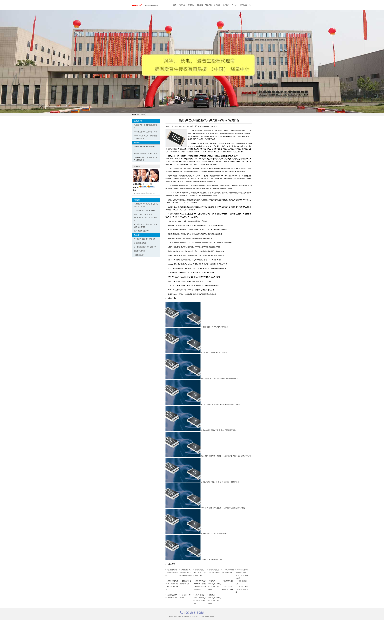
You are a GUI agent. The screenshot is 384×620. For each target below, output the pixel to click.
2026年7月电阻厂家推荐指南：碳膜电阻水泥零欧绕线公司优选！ (223, 508)
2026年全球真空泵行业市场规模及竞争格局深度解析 (145, 137)
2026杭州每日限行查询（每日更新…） (146, 239)
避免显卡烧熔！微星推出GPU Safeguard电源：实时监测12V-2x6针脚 (145, 217)
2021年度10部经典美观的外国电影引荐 (242, 589)
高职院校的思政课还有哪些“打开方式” (145, 132)
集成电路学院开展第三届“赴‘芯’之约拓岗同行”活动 (218, 430)
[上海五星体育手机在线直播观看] (140, 4)
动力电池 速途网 (139, 255)
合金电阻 (199, 5)
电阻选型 (208, 5)
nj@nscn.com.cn (138, 193)
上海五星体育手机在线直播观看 (181, 126)
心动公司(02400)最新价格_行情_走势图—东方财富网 (219, 482)
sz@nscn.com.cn (149, 193)
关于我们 (235, 5)
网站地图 (243, 5)
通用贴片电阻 (138, 121)
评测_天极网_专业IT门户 (142, 231)
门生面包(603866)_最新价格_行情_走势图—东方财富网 (146, 205)
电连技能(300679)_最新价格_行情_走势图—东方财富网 (146, 225)
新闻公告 (217, 5)
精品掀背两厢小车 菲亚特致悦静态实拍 (145, 126)
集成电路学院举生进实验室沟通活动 (213, 534)
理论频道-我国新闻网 (140, 243)
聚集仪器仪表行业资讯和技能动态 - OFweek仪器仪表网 (220, 404)
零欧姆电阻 (137, 142)
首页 (174, 5)
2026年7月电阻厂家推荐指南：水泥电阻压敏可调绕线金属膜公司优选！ (226, 456)
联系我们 (226, 5)
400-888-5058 (147, 184)
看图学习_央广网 (139, 251)
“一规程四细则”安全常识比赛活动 (144, 210)
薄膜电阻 (191, 5)
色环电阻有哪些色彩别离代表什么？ (145, 247)
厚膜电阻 (182, 5)
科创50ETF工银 (228, 581)
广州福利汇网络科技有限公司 (211, 559)
